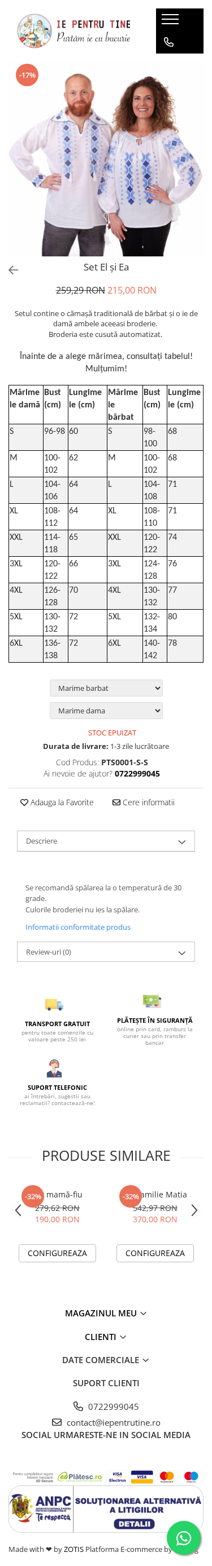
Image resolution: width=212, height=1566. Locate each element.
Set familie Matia (155, 1194)
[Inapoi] (8, 270)
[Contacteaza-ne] (168, 42)
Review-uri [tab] (48, 952)
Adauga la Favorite (61, 802)
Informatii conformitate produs (78, 927)
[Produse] (171, 22)
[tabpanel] (106, 159)
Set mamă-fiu (57, 1194)
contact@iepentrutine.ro (112, 1422)
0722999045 (112, 1406)
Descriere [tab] (41, 841)
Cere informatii (147, 802)
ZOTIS (74, 1549)
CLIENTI (102, 1336)
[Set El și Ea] (106, 159)
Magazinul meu (102, 1313)
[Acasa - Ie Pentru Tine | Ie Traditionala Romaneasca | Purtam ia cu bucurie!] (73, 31)
